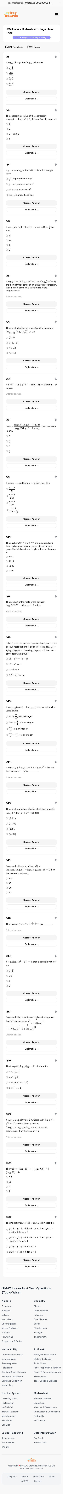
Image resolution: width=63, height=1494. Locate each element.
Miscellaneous (9, 1416)
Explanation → (31, 98)
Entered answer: (14, 296)
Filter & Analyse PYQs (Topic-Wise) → (31, 38)
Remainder (7, 1420)
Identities (6, 1310)
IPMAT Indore (33, 47)
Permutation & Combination (47, 1411)
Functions (6, 1306)
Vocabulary (7, 1385)
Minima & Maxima (10, 1328)
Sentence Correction (12, 1381)
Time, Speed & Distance (45, 1381)
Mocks (52, 1476)
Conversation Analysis (12, 1354)
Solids (37, 1323)
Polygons (38, 1315)
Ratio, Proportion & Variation (47, 1367)
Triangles (38, 1332)
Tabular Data (40, 1442)
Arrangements (8, 1438)
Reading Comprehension (14, 1372)
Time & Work (40, 1376)
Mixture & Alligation (43, 1359)
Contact (38, 1481)
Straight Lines (40, 1328)
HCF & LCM (7, 1407)
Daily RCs (12, 1476)
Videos (24, 1476)
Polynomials (7, 1337)
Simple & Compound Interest (47, 1372)
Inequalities (7, 1319)
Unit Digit (6, 1425)
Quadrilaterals (40, 1319)
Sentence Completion (12, 1376)
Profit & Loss (40, 1363)
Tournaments (8, 1442)
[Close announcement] (59, 3)
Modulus (6, 1332)
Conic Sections (41, 1310)
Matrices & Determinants (45, 1407)
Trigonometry (40, 1337)
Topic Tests (38, 1476)
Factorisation (8, 1403)
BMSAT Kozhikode (14, 47)
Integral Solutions (10, 1411)
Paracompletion (9, 1363)
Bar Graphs (39, 1438)
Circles (37, 1306)
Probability (39, 1416)
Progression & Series (12, 1341)
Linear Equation (9, 1323)
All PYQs (25, 1481)
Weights (6, 1447)
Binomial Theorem (42, 1398)
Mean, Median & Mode (45, 1354)
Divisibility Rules (9, 1398)
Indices (5, 1315)
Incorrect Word (9, 1359)
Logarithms (39, 1403)
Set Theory (39, 1420)
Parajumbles (7, 1367)
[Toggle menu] (56, 14)
